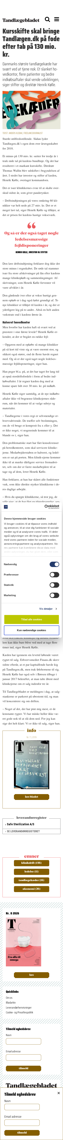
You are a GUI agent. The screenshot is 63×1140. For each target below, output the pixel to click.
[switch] (54, 574)
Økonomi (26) (31, 889)
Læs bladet (31, 797)
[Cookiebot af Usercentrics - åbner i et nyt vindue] (45, 507)
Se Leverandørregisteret (23, 831)
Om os (9, 997)
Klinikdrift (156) (31, 863)
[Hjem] (21, 19)
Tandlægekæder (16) (31, 880)
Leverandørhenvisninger (19, 1007)
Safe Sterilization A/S (20, 824)
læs (31, 975)
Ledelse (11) (32, 871)
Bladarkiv (11, 1002)
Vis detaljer (46, 608)
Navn (8, 1035)
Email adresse (13, 1051)
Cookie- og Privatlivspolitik (19, 1012)
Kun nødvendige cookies (31, 630)
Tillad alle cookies (31, 619)
